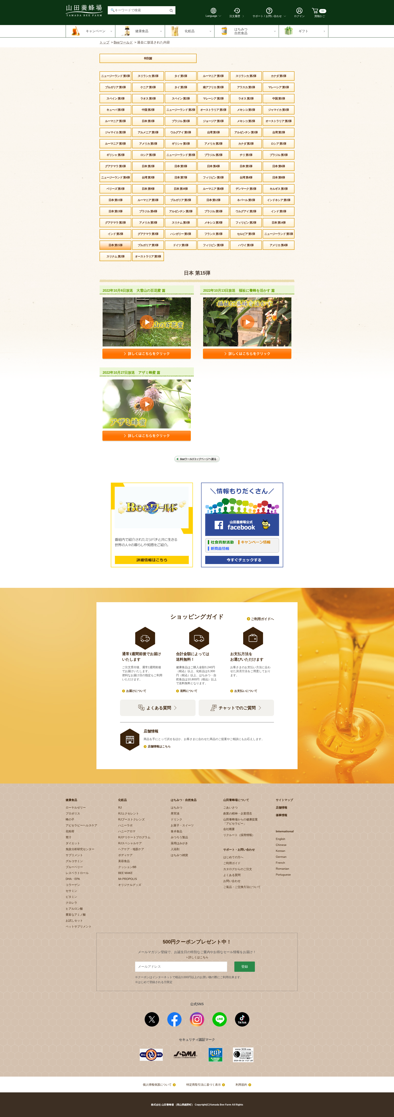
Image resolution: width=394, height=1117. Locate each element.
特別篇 (148, 58)
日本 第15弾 (115, 245)
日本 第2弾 (148, 166)
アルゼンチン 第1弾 (246, 132)
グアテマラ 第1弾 (115, 166)
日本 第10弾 (181, 188)
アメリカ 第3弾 (148, 222)
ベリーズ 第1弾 (115, 188)
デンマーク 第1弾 (246, 188)
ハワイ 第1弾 (245, 245)
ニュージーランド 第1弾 (115, 76)
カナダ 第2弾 (245, 143)
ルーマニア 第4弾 (213, 188)
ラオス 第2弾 (245, 98)
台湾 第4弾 (246, 177)
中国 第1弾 (278, 98)
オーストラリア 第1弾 (213, 109)
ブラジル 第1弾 (181, 121)
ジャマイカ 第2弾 (115, 132)
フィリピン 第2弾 (246, 222)
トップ (104, 42)
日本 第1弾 (148, 121)
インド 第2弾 (115, 233)
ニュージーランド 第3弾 (180, 154)
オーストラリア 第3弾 (148, 256)
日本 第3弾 (180, 166)
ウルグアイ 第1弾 (180, 132)
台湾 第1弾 (213, 132)
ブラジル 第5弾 (213, 211)
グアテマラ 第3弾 (148, 233)
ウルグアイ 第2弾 (246, 211)
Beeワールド (123, 42)
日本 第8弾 (278, 177)
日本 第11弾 (115, 200)
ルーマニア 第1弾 (213, 76)
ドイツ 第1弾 (180, 245)
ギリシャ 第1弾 (181, 143)
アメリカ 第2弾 (213, 143)
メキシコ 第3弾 (213, 222)
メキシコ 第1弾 (246, 109)
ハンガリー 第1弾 (180, 233)
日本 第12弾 (213, 200)
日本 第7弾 (180, 177)
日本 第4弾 (213, 166)
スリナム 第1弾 (181, 222)
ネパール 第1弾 (246, 200)
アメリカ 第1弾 (148, 143)
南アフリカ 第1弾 (213, 87)
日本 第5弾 (246, 166)
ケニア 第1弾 (148, 87)
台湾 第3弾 (148, 177)
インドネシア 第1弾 (278, 200)
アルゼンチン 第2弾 (180, 211)
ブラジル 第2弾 (213, 154)
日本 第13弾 (115, 211)
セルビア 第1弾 (246, 233)
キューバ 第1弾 (115, 109)
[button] (90, 31)
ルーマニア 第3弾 (115, 143)
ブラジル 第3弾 (278, 154)
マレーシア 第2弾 (213, 98)
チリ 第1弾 (246, 154)
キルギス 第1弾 (278, 188)
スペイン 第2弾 (181, 98)
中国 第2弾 (148, 109)
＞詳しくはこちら (197, 957)
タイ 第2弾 (180, 87)
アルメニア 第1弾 (148, 132)
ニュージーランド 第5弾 (278, 233)
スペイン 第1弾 (115, 98)
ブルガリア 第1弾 (115, 87)
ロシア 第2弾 (148, 154)
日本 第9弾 (148, 188)
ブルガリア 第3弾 (148, 245)
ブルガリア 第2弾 (180, 200)
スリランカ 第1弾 (148, 76)
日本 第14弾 (278, 222)
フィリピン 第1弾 (213, 177)
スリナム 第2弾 (115, 256)
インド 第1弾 (278, 211)
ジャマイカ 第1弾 (278, 109)
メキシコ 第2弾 (246, 121)
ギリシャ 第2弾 (115, 154)
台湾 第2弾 (278, 132)
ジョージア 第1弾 (213, 121)
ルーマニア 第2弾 (115, 121)
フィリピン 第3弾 (213, 245)
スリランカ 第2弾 (246, 76)
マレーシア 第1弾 (278, 87)
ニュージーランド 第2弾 (180, 109)
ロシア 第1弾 (278, 143)
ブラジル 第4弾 (148, 211)
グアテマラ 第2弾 (115, 222)
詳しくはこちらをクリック (146, 354)
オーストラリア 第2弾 (278, 121)
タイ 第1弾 (180, 76)
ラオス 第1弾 (148, 98)
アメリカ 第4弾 (278, 245)
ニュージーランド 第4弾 (115, 177)
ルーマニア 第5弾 (148, 200)
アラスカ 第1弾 (246, 87)
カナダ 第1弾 (278, 76)
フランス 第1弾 (213, 233)
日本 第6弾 (278, 166)
